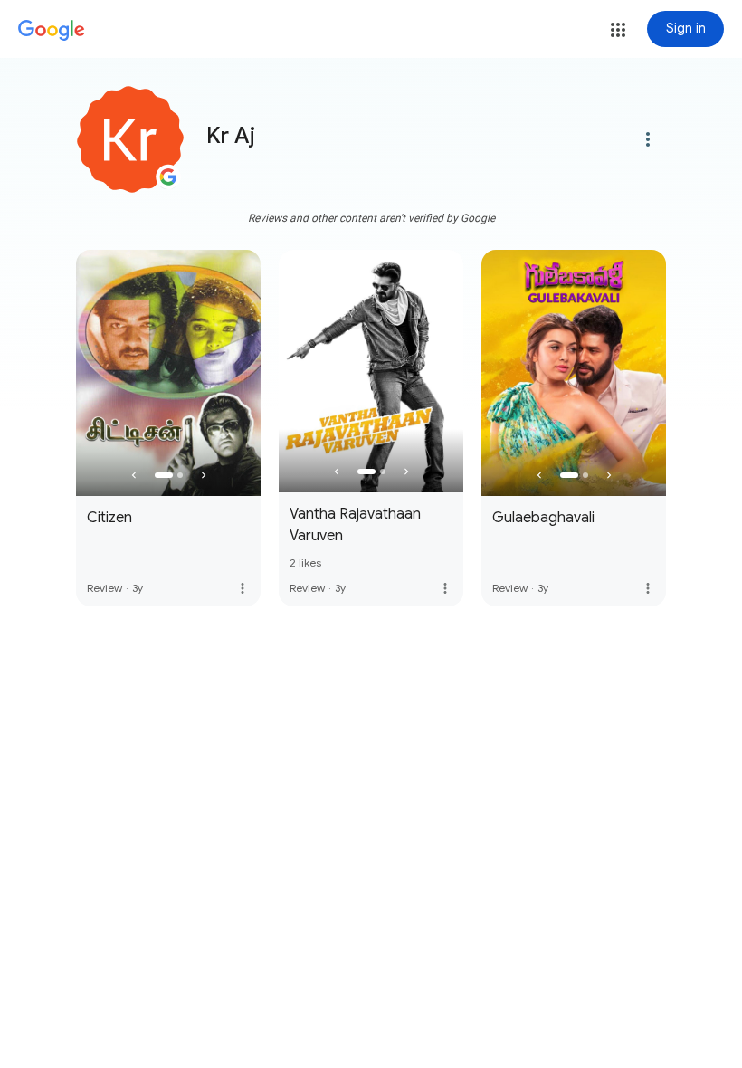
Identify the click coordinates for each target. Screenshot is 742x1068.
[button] (618, 30)
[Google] (51, 31)
